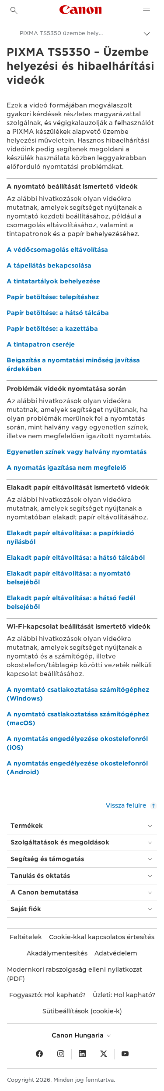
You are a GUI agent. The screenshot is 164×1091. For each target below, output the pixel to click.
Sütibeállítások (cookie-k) (82, 1011)
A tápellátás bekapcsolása (49, 265)
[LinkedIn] (82, 1054)
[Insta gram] (60, 1054)
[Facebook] (39, 1054)
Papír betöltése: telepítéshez (53, 296)
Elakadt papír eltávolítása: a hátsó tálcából (76, 557)
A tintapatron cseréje (41, 344)
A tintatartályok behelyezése (53, 281)
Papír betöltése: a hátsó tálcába (58, 312)
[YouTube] (125, 1054)
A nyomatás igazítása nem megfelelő (66, 467)
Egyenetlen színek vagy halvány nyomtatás (77, 451)
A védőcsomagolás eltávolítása (57, 249)
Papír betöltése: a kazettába (52, 328)
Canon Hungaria (78, 1035)
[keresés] (14, 11)
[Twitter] (103, 1054)
